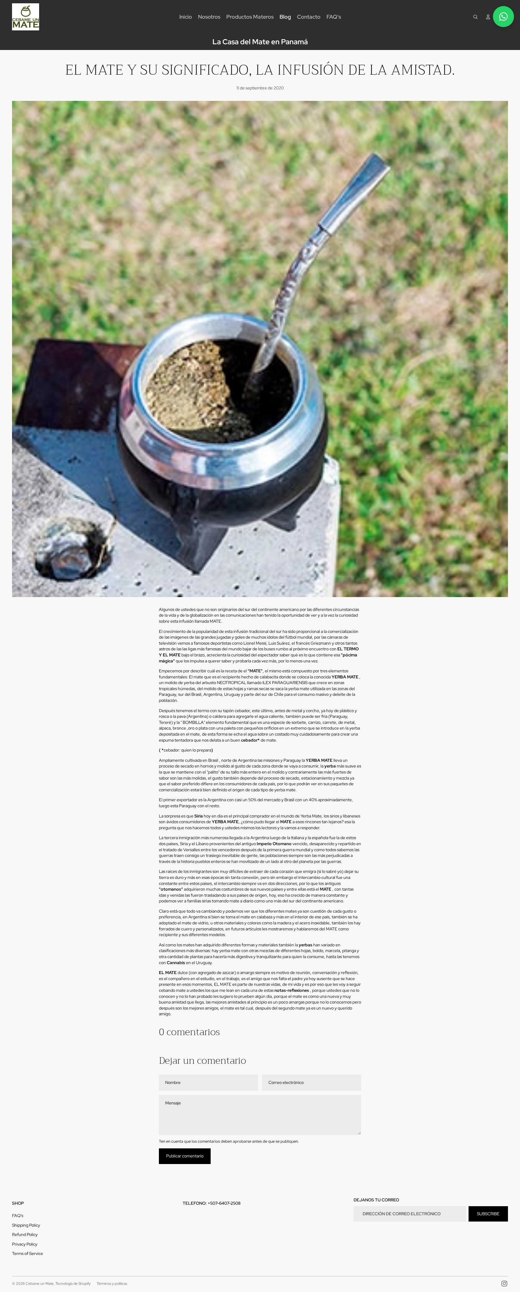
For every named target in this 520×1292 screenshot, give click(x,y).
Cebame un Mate (40, 1283)
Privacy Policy (24, 1244)
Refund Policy (25, 1234)
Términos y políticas (112, 1283)
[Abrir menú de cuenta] (488, 16)
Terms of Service (27, 1253)
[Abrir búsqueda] (475, 16)
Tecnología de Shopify (73, 1283)
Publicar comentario (184, 1156)
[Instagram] (504, 1283)
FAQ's (17, 1215)
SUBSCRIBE (488, 1213)
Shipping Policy (26, 1225)
